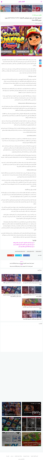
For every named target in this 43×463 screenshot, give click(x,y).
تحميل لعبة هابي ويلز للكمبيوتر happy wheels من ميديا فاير (5, 10)
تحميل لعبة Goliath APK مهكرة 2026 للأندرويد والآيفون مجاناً (16, 10)
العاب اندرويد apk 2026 (36, 15)
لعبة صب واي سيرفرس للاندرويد (20, 251)
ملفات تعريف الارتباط (18, 456)
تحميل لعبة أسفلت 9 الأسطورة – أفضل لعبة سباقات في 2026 (23, 242)
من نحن (12, 456)
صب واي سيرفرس (38, 251)
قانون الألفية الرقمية (34, 456)
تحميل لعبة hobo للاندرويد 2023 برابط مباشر (26, 246)
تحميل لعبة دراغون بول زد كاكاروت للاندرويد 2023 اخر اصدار (23, 244)
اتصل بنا (7, 456)
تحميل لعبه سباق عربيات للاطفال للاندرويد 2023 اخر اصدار (26, 10)
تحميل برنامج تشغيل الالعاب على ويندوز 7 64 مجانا (37, 10)
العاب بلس (21, 2)
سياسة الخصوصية (26, 456)
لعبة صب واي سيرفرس (30, 251)
